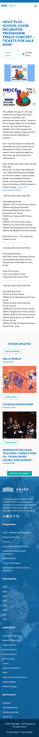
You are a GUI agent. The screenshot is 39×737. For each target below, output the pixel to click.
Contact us (7, 716)
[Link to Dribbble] (14, 516)
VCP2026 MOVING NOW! (18, 404)
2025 (5, 587)
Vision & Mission (9, 645)
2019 (5, 614)
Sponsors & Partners (11, 668)
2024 (5, 591)
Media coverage (10, 686)
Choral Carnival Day (11, 537)
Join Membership (10, 707)
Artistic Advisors (10, 654)
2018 (5, 619)
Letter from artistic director (15, 677)
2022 (5, 601)
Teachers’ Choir (9, 558)
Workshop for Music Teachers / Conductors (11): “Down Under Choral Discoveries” (19, 455)
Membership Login (11, 712)
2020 (5, 610)
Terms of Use (26, 732)
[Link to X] (4, 516)
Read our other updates (19, 473)
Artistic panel (8, 659)
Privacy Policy (13, 732)
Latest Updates (9, 682)
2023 (5, 596)
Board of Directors (11, 640)
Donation (7, 703)
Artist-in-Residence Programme (16, 532)
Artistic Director (10, 649)
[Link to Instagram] (11, 516)
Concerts (7, 541)
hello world (12, 358)
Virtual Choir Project (11, 563)
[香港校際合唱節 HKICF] (8, 6)
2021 (5, 605)
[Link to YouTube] (7, 516)
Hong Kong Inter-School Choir (15, 546)
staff (5, 672)
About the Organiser (12, 635)
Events (6, 663)
